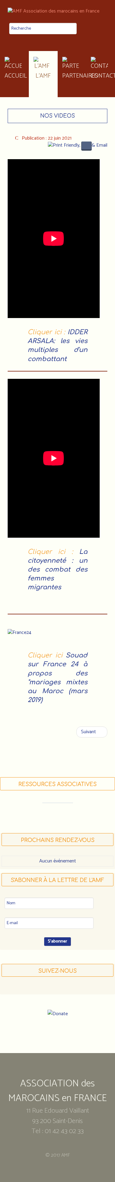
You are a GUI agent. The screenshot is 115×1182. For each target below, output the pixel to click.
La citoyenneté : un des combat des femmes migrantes (57, 569)
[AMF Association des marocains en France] (57, 11)
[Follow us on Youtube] (58, 989)
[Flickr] (69, 989)
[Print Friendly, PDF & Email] (77, 145)
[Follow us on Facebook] (46, 989)
